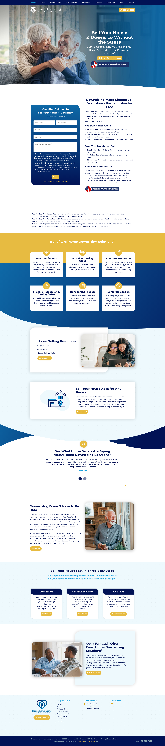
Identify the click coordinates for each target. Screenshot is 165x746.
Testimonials (62, 716)
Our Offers (82, 614)
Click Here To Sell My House (109, 58)
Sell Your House (44, 346)
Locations (61, 719)
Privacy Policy (48, 181)
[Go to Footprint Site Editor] (144, 741)
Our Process (42, 349)
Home (59, 704)
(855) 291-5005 (127, 10)
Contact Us (46, 614)
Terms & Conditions (61, 181)
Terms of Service (91, 741)
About (59, 706)
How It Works (62, 711)
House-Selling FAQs (46, 353)
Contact (60, 721)
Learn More (35, 549)
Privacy (103, 739)
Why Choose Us (63, 714)
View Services (44, 358)
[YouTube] (112, 703)
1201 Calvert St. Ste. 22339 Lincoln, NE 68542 (93, 706)
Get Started (82, 412)
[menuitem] (33, 2)
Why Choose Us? (118, 614)
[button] (80, 479)
